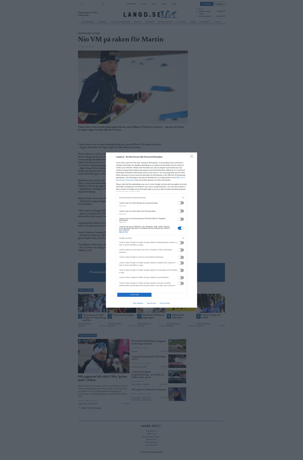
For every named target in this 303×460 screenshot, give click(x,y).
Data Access (151, 303)
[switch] (181, 202)
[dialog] (151, 230)
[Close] (192, 157)
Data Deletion (138, 303)
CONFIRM (134, 295)
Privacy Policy (165, 303)
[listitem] (151, 197)
